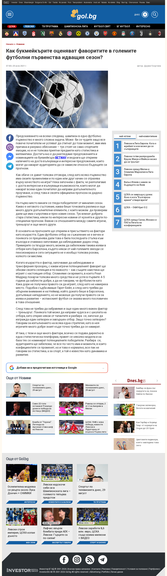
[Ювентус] (141, 33)
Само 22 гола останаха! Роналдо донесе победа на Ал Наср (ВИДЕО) (42, 407)
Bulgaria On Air (41, 2)
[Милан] (158, 33)
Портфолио (154, 569)
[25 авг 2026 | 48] (21, 516)
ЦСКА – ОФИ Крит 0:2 (135, 207)
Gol (50, 2)
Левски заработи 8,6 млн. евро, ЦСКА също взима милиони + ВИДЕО (92, 533)
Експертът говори (61, 543)
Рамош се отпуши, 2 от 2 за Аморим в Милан (95, 406)
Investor (14, 2)
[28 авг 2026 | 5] (92, 516)
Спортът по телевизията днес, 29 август (42, 387)
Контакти (96, 569)
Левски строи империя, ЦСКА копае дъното (21, 532)
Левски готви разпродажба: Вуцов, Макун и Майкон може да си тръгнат (140, 159)
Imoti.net (96, 2)
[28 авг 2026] (21, 472)
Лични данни (117, 572)
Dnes (21, 2)
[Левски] (15, 33)
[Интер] (149, 33)
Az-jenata (62, 2)
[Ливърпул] (123, 33)
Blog (118, 2)
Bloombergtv (29, 2)
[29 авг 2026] (92, 472)
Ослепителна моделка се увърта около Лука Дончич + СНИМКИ (22, 490)
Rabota (104, 2)
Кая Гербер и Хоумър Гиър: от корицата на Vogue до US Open (146, 425)
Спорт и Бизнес (98, 543)
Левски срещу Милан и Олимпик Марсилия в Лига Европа (138, 172)
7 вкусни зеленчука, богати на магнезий (146, 406)
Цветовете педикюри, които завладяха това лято (147, 442)
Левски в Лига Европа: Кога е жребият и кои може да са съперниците (140, 146)
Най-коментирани (148, 136)
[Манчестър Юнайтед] (114, 33)
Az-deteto (111, 2)
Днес (140, 15)
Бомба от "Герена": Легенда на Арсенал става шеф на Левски (42, 426)
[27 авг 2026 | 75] (57, 472)
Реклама (106, 569)
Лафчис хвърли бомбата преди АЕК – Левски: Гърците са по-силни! (56, 533)
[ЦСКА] (6, 33)
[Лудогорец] (42, 33)
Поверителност (119, 569)
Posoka (142, 2)
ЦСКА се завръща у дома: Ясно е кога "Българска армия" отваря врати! (138, 197)
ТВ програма (99, 502)
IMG (7, 2)
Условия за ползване (137, 569)
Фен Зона (30, 543)
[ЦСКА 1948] (33, 33)
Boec (148, 2)
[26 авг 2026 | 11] (57, 516)
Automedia (88, 2)
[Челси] (87, 33)
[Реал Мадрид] (60, 33)
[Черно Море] (24, 33)
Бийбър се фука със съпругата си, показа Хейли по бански (146, 391)
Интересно (29, 502)
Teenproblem (77, 2)
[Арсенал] (105, 33)
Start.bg (124, 2)
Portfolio (105, 572)
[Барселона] (51, 33)
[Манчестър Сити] (96, 33)
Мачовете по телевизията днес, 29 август (95, 387)
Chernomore (133, 2)
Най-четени (125, 136)
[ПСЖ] (132, 33)
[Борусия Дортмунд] (78, 33)
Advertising (95, 572)
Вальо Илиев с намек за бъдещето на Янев (137, 183)
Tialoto (55, 2)
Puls (69, 2)
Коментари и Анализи (60, 502)
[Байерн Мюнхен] (69, 33)
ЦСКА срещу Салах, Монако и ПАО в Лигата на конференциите (140, 222)
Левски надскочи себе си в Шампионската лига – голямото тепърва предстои (56, 491)
